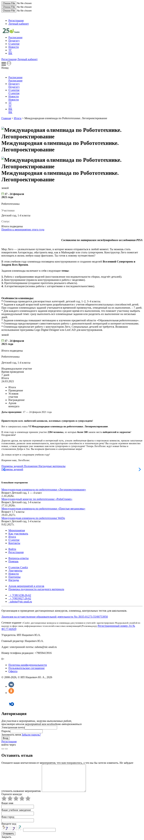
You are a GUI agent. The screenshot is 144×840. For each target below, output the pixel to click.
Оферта (12, 671)
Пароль (5, 731)
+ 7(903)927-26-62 (20, 598)
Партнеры (14, 576)
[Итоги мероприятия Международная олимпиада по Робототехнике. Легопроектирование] (11, 32)
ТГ (10, 50)
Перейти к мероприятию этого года (22, 229)
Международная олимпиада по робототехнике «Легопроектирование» (43, 489)
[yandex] (2, 748)
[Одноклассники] (11, 692)
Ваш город (7, 816)
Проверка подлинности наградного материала (36, 589)
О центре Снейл (18, 567)
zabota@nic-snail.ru (20, 601)
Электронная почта (13, 727)
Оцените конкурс (11, 794)
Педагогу (14, 40)
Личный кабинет (18, 23)
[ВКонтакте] (11, 686)
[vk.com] (6, 748)
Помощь (13, 561)
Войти (12, 549)
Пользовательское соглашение (26, 668)
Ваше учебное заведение (16, 809)
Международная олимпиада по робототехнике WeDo (33, 518)
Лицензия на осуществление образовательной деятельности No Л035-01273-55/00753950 (54, 616)
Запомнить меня (11, 734)
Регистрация (16, 20)
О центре (13, 43)
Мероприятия (16, 530)
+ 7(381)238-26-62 (20, 595)
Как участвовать (18, 533)
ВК (10, 53)
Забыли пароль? (31, 734)
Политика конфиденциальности (27, 664)
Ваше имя (7, 803)
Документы (15, 570)
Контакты (14, 543)
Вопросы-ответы (18, 558)
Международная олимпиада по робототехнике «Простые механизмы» (43, 508)
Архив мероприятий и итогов (26, 586)
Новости (13, 46)
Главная (6, 118)
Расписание (15, 37)
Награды (13, 580)
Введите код (8, 823)
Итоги (17, 118)
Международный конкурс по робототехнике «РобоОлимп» (36, 499)
